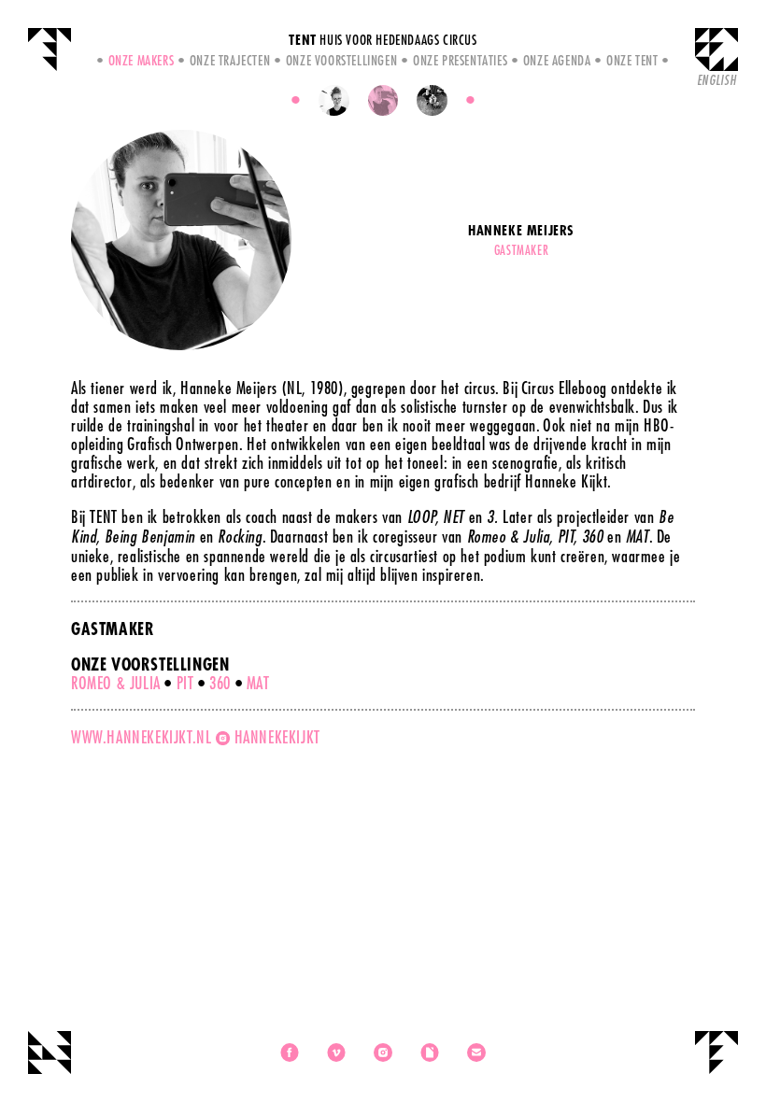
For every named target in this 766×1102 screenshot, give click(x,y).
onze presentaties (460, 59)
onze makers (141, 59)
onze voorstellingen (341, 59)
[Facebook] (289, 1052)
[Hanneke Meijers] (383, 100)
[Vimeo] (336, 1052)
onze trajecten (230, 59)
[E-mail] (476, 1052)
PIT (185, 682)
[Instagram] (383, 1052)
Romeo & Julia (116, 682)
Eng (716, 80)
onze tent (632, 59)
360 (220, 682)
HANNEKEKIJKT (277, 737)
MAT (258, 682)
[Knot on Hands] (432, 100)
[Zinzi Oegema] (334, 100)
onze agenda (556, 59)
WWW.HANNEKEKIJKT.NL (141, 737)
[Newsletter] (429, 1052)
